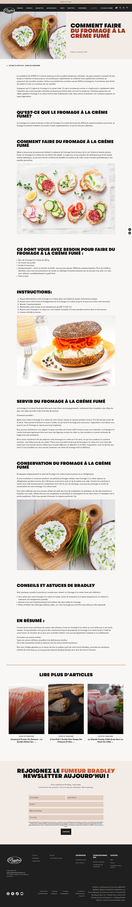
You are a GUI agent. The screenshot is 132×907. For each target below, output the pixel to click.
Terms (71, 483)
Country (53, 465)
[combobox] (53, 459)
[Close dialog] (82, 416)
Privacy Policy (64, 483)
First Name (55, 428)
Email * (53, 446)
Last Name (55, 437)
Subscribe (66, 488)
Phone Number (56, 456)
